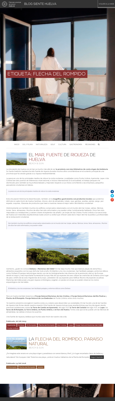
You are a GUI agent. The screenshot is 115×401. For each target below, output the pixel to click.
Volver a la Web (106, 4)
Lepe (71, 325)
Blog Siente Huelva (40, 4)
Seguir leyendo (97, 357)
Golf (53, 144)
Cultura (62, 144)
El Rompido (31, 325)
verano (40, 367)
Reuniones (90, 144)
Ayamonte (11, 325)
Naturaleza (41, 144)
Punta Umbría (12, 328)
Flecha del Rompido (47, 325)
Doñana (21, 325)
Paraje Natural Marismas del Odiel (88, 325)
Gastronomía (75, 144)
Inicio (16, 144)
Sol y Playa (27, 144)
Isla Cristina (61, 325)
